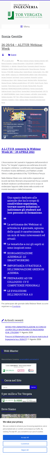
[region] (25, 436)
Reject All (25, 450)
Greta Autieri (37, 72)
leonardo (34, 77)
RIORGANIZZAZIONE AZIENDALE (19, 89)
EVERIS (10, 69)
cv (10, 66)
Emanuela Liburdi (33, 66)
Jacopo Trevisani (7, 77)
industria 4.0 (14, 75)
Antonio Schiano (28, 61)
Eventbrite (16, 306)
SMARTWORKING (9, 94)
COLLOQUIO (29, 64)
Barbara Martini (40, 61)
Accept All (25, 437)
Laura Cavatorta (25, 77)
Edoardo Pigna (22, 66)
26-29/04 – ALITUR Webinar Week (22, 46)
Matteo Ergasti (22, 80)
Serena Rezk (26, 91)
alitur (21, 61)
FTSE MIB (10, 72)
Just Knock (16, 77)
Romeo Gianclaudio (36, 89)
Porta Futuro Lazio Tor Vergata (18, 86)
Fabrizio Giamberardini (21, 69)
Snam (17, 94)
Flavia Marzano (34, 69)
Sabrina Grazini (7, 91)
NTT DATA (31, 83)
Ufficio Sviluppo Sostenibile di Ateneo (31, 97)
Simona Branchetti (36, 91)
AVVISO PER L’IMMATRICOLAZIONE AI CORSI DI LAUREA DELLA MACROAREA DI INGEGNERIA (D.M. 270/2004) (25, 330)
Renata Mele (32, 86)
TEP (14, 97)
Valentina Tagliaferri (8, 100)
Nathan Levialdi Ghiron (19, 83)
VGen (17, 100)
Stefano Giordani (7, 97)
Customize (25, 444)
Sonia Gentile (42, 94)
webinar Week (24, 100)
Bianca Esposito (7, 64)
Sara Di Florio (16, 91)
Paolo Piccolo (39, 83)
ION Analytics (42, 75)
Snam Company (25, 94)
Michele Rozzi (42, 80)
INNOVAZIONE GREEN (26, 75)
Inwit (35, 75)
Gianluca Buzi (18, 72)
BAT (47, 61)
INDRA (7, 75)
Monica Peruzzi (6, 83)
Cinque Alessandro (18, 64)
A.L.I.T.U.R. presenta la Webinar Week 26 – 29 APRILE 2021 (21, 150)
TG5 (17, 97)
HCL (43, 72)
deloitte (14, 66)
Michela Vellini (32, 80)
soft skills (34, 94)
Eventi (13, 54)
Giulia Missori (27, 72)
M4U (15, 80)
